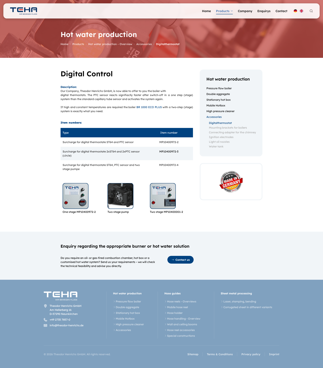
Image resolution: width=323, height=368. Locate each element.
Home (206, 11)
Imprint (274, 354)
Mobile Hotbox (215, 105)
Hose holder (175, 313)
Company (245, 11)
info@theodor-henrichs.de (66, 325)
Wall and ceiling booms (182, 324)
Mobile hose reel (177, 307)
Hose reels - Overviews (181, 301)
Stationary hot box (218, 99)
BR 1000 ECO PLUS (149, 107)
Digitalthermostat (220, 123)
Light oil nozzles (219, 141)
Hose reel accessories (181, 330)
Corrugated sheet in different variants (247, 307)
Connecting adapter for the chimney (232, 132)
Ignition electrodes (221, 137)
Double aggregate (218, 94)
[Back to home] (23, 11)
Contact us (182, 259)
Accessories (214, 117)
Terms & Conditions (220, 354)
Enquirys (264, 11)
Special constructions (181, 335)
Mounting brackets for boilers (228, 127)
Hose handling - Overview (183, 318)
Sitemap (192, 354)
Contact (281, 11)
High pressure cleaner (220, 111)
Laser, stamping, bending (239, 301)
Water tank (216, 146)
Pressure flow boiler (219, 88)
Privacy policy (250, 354)
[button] (311, 11)
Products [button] (222, 11)
